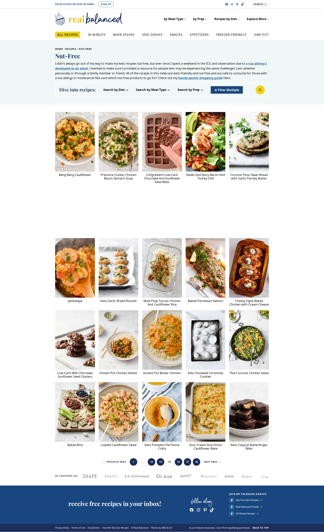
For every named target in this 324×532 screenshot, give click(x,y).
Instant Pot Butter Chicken (162, 373)
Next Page (212, 461)
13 (151, 461)
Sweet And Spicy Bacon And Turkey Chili (205, 176)
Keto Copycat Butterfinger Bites (249, 446)
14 (160, 461)
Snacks (176, 35)
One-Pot (261, 35)
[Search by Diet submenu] (127, 90)
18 (196, 461)
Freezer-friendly (231, 35)
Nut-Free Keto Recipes (247, 500)
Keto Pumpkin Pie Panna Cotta (162, 446)
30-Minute (97, 35)
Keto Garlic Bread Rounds (118, 301)
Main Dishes (124, 35)
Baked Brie (75, 445)
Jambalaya (75, 301)
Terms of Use (78, 528)
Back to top (261, 527)
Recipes (70, 49)
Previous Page (114, 461)
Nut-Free (85, 49)
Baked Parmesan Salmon (205, 301)
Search (258, 4)
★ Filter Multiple (226, 90)
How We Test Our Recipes (115, 528)
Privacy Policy (62, 528)
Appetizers (199, 35)
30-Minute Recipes (245, 514)
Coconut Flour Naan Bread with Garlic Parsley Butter (249, 176)
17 (187, 461)
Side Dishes (152, 35)
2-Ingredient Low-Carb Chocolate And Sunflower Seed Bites (162, 178)
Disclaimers (94, 528)
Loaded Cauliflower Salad (118, 445)
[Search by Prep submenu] (202, 90)
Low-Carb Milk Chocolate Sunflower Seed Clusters (75, 374)
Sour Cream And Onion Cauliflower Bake (205, 446)
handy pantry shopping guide (200, 78)
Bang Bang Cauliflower (75, 175)
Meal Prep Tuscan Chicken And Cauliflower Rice (162, 302)
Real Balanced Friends (247, 507)
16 (178, 461)
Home (59, 49)
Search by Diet (114, 90)
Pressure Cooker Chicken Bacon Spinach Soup (118, 176)
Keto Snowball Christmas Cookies (205, 374)
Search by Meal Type (151, 90)
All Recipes (67, 35)
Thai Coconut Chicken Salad (249, 373)
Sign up (106, 4)
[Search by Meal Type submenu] (168, 90)
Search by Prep (189, 90)
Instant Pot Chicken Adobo (118, 373)
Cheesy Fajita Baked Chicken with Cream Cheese (249, 302)
